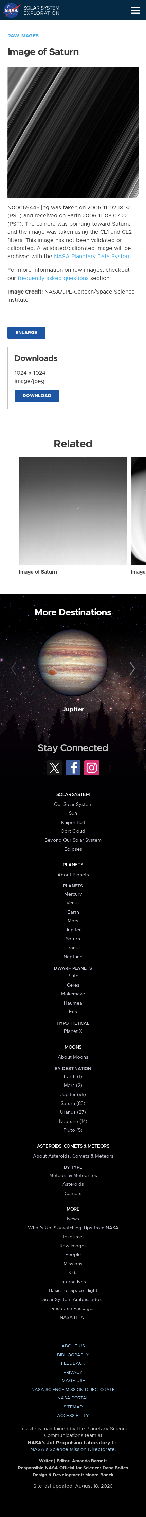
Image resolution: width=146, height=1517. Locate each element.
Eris (73, 1012)
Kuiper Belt (73, 822)
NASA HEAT (73, 1317)
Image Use (73, 1381)
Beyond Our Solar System (73, 840)
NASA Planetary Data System (92, 256)
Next (131, 669)
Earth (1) (73, 1076)
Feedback (73, 1363)
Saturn (73, 939)
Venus (73, 903)
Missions (73, 1264)
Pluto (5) (73, 1130)
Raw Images (23, 36)
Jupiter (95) (73, 1094)
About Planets (73, 874)
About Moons (73, 1057)
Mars (73, 921)
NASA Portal (73, 1398)
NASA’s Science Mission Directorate (72, 1449)
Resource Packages (73, 1308)
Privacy (73, 1372)
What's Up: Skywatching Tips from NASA (73, 1227)
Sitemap (73, 1407)
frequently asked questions (53, 278)
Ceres (73, 985)
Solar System (73, 794)
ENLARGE (26, 333)
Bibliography (73, 1355)
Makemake (73, 994)
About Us (73, 1346)
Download (37, 396)
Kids (73, 1272)
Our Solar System (73, 804)
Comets (73, 1193)
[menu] (135, 10)
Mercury (73, 894)
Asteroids (73, 1184)
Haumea (73, 1003)
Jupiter (73, 710)
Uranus (73, 948)
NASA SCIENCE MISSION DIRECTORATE (73, 1390)
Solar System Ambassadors (73, 1299)
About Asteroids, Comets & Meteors (73, 1156)
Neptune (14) (73, 1121)
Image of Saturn (38, 572)
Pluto (73, 976)
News (73, 1219)
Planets (73, 865)
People (73, 1254)
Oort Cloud (73, 831)
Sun (73, 813)
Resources (73, 1237)
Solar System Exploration (37, 10)
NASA (9, 10)
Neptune (73, 957)
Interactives (73, 1282)
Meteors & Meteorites (73, 1175)
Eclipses (73, 849)
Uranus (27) (73, 1112)
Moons (73, 1047)
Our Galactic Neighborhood (37, 26)
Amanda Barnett (89, 1461)
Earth (73, 912)
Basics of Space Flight (73, 1290)
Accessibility (73, 1416)
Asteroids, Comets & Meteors (73, 1146)
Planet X (73, 1031)
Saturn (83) (73, 1103)
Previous (15, 669)
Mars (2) (73, 1085)
